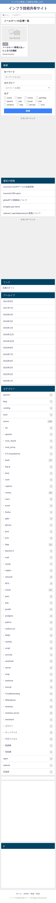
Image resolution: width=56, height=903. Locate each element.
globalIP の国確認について (15, 200)
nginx (27, 758)
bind (28, 473)
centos (28, 493)
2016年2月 (8, 321)
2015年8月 (8, 348)
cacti (28, 480)
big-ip (28, 467)
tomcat (28, 687)
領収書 (28, 752)
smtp (28, 674)
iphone (28, 525)
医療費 (28, 745)
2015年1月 (8, 381)
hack (27, 415)
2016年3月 (8, 315)
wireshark (28, 719)
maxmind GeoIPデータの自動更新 (18, 187)
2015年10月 (8, 341)
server (28, 668)
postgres (28, 616)
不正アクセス (28, 739)
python (28, 622)
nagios (28, 570)
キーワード (9, 72)
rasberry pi (28, 629)
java (28, 531)
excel (28, 506)
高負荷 (27, 772)
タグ (6, 93)
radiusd (27, 765)
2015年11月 (8, 334)
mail (28, 557)
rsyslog (28, 642)
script (28, 648)
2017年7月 (8, 308)
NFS (28, 583)
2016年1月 (8, 328)
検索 (28, 111)
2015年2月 (8, 374)
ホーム (19, 894)
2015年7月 (8, 354)
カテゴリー (9, 83)
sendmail (28, 661)
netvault (28, 577)
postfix (28, 609)
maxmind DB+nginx (12, 193)
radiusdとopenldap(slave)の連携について (22, 213)
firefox (28, 512)
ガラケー (28, 726)
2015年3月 (8, 368)
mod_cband (28, 441)
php (28, 603)
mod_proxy (28, 447)
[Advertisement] (28, 148)
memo (27, 421)
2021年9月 (8, 301)
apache (27, 395)
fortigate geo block (11, 207)
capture (28, 486)
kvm (28, 538)
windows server (28, 713)
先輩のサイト (9, 288)
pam (28, 596)
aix (28, 428)
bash (28, 460)
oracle (28, 590)
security (28, 655)
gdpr (28, 518)
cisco (28, 499)
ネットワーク (28, 732)
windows (28, 706)
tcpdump (28, 681)
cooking (27, 408)
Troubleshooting (28, 694)
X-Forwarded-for (28, 454)
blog (27, 401)
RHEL (28, 635)
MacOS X (28, 551)
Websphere (28, 700)
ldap (28, 544)
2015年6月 (8, 361)
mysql (28, 564)
